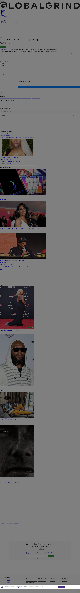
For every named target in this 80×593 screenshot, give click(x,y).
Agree (61, 586)
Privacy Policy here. (18, 587)
